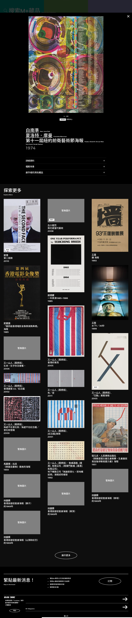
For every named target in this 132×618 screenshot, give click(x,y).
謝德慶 (51, 295)
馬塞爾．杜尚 (10, 464)
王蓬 (94, 254)
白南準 (32, 130)
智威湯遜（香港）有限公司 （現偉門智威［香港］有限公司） (65, 466)
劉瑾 (6, 255)
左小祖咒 (52, 225)
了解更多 (8, 605)
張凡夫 (95, 455)
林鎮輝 (7, 500)
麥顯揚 (7, 323)
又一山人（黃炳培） (14, 363)
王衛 (94, 323)
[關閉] (128, 16)
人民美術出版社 (108, 455)
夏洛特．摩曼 (39, 135)
